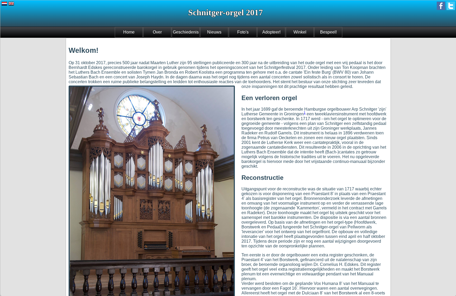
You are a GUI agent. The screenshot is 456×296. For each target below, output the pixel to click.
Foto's (243, 32)
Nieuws (214, 32)
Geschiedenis (186, 32)
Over (157, 32)
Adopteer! (271, 32)
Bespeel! (328, 32)
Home (129, 32)
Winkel (299, 32)
